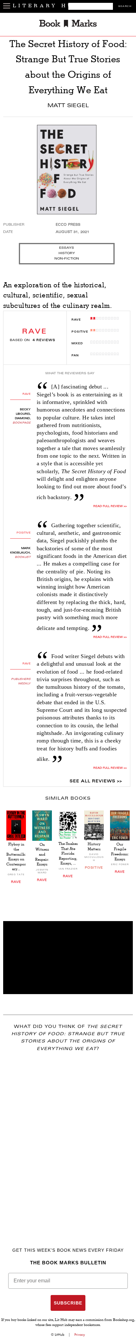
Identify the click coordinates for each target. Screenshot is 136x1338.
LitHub (59, 1334)
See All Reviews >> (96, 781)
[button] (68, 957)
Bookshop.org (123, 1320)
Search (125, 6)
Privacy (79, 1334)
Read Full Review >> (110, 637)
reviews (44, 340)
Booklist (23, 557)
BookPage (22, 423)
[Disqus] (68, 1140)
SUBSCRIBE (68, 1302)
